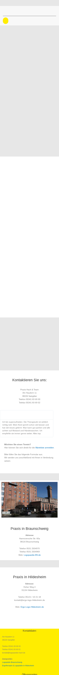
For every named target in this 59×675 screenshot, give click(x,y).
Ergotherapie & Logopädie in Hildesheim (18, 666)
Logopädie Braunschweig (12, 662)
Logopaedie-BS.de (32, 555)
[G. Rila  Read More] (26, 415)
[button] (5, 20)
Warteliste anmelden (44, 448)
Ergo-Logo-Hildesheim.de (32, 607)
